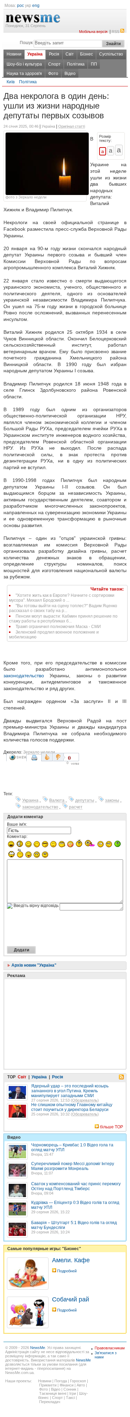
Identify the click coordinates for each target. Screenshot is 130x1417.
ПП (94, 64)
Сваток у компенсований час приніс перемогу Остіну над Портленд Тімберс (76, 1186)
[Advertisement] (59, 1007)
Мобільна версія (93, 31)
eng (36, 5)
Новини (14, 54)
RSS (115, 31)
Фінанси (66, 1385)
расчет (76, 807)
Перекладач (49, 1402)
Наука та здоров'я (24, 73)
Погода (60, 1381)
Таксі (70, 1397)
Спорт (54, 64)
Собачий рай (70, 1299)
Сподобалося (47, 757)
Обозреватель (84, 1100)
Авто (81, 1385)
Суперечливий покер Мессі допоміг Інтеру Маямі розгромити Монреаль (72, 1166)
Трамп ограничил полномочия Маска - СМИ (58, 626)
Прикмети (48, 1385)
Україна (35, 54)
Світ (70, 54)
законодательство (23, 675)
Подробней (67, 1271)
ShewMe (17, 757)
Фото (53, 73)
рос (20, 5)
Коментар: (17, 836)
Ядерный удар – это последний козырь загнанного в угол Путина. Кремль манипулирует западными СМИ (70, 1091)
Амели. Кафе (71, 1260)
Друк (35, 760)
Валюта (56, 800)
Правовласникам (110, 1348)
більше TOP (111, 1127)
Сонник (69, 1389)
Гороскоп (78, 1381)
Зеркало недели (39, 752)
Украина (30, 800)
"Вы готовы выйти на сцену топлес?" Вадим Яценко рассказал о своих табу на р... (63, 608)
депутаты (84, 800)
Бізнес (86, 54)
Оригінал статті (71, 126)
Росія (54, 54)
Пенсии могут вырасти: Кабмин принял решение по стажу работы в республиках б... (63, 618)
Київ (11, 81)
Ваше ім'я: (17, 824)
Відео (70, 73)
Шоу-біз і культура (24, 64)
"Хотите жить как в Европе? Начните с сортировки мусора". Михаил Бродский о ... (61, 598)
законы (112, 800)
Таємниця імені (52, 1393)
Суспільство (111, 54)
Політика (76, 64)
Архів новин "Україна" (33, 965)
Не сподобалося (59, 757)
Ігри (72, 1393)
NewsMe (37, 1348)
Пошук (26, 42)
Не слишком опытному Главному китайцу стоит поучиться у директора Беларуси (71, 1107)
